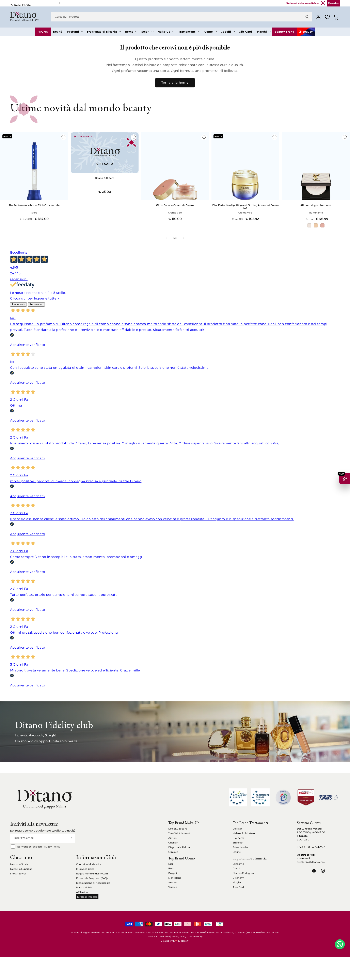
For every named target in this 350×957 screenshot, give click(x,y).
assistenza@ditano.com (311, 862)
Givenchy (238, 877)
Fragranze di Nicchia (102, 31)
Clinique (173, 851)
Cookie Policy (195, 936)
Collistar (237, 828)
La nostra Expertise (21, 868)
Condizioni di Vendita (88, 864)
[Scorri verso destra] (183, 238)
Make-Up (164, 31)
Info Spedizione (85, 868)
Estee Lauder (240, 847)
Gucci (236, 868)
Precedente (18, 304)
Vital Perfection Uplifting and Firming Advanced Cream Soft (245, 207)
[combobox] (181, 16)
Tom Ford (238, 887)
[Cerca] (307, 16)
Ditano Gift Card (104, 178)
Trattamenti (187, 31)
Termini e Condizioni (159, 936)
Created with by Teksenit (175, 940)
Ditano (275, 932)
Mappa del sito (84, 887)
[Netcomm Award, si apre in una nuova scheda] (306, 797)
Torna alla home (175, 82)
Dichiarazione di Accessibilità (93, 882)
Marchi (262, 31)
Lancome (238, 863)
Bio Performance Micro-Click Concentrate (34, 205)
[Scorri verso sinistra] (166, 238)
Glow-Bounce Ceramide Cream (175, 205)
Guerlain (173, 842)
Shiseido (237, 842)
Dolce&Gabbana (178, 828)
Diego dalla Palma (179, 847)
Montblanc (174, 877)
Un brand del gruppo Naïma (302, 3)
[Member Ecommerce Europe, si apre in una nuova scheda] (260, 797)
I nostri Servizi (18, 873)
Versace (172, 887)
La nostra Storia (19, 864)
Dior (170, 863)
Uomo (208, 31)
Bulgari (172, 873)
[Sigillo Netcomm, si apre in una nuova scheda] (283, 797)
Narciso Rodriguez (243, 873)
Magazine (333, 3)
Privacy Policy (51, 846)
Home (129, 31)
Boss (171, 868)
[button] (74, 32)
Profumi (73, 31)
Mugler (237, 882)
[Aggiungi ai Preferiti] (63, 137)
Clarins (236, 851)
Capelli (226, 31)
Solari (145, 31)
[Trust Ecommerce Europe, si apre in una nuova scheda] (237, 797)
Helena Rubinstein (244, 833)
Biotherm (238, 837)
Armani (172, 837)
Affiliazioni (82, 892)
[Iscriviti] (70, 838)
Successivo (36, 304)
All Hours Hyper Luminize (315, 205)
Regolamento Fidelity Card (92, 873)
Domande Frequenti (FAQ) (92, 878)
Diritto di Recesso (87, 896)
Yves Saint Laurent (179, 833)
